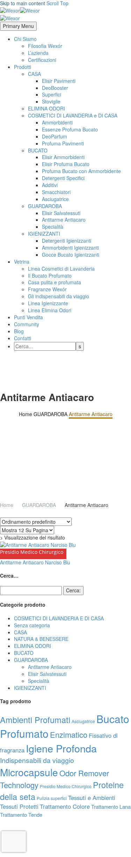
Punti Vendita (28, 317)
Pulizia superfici (52, 798)
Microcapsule (29, 772)
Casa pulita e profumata (54, 282)
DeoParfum (54, 136)
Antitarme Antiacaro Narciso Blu (35, 562)
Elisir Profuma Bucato (65, 163)
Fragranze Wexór (47, 289)
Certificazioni (42, 59)
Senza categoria (32, 625)
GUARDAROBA (45, 205)
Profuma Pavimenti (63, 143)
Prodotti (22, 66)
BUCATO (38, 150)
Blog (19, 331)
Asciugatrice (55, 198)
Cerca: (73, 590)
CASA (34, 73)
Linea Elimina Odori (49, 310)
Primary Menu (18, 25)
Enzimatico (68, 734)
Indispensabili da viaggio (37, 760)
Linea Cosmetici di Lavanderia (61, 268)
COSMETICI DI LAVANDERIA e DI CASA (72, 115)
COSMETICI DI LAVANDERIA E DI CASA (59, 618)
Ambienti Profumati (35, 720)
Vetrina (21, 261)
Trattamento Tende (21, 814)
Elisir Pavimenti (58, 80)
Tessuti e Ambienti (91, 797)
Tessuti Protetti (19, 806)
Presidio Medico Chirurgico (66, 786)
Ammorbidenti (57, 122)
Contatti (22, 338)
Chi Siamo (25, 38)
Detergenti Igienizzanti (66, 240)
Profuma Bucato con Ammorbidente (81, 170)
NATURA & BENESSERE (41, 638)
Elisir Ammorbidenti (63, 156)
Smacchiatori (56, 191)
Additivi (50, 184)
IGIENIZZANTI (44, 233)
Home (6, 504)
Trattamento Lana (111, 806)
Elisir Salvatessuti (61, 212)
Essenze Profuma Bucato (70, 129)
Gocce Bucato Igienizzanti (70, 254)
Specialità (52, 226)
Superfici (51, 94)
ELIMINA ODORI (46, 108)
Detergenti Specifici (63, 177)
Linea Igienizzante (48, 303)
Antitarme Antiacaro (64, 219)
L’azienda (38, 52)
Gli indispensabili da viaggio (58, 296)
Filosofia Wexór (45, 45)
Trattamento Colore (65, 806)
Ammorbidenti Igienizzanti (70, 247)
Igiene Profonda (61, 748)
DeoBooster (55, 87)
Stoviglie (51, 101)
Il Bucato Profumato (50, 275)
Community (26, 324)
